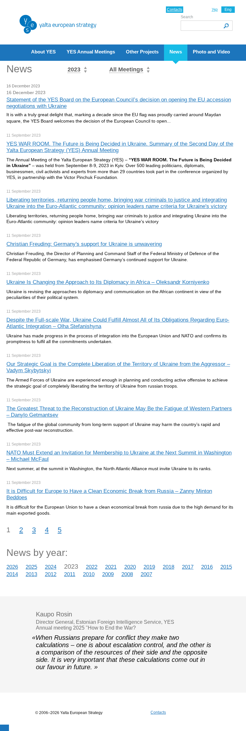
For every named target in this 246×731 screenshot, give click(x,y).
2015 (226, 567)
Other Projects (142, 51)
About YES (43, 51)
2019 (149, 567)
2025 (31, 567)
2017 (187, 567)
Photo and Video (211, 51)
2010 (88, 574)
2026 (12, 567)
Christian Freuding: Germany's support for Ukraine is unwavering (84, 244)
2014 (12, 574)
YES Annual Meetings (91, 51)
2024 (50, 567)
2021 (111, 567)
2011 (69, 574)
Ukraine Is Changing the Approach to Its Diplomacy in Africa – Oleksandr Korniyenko (107, 282)
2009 (108, 574)
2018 (168, 567)
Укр (215, 9)
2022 (91, 567)
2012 (50, 574)
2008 (127, 574)
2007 (146, 574)
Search (187, 17)
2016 (207, 567)
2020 (130, 567)
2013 (31, 574)
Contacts (174, 9)
